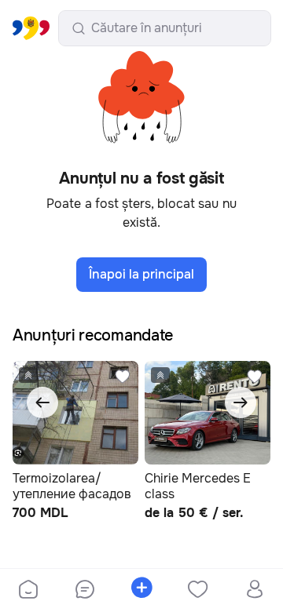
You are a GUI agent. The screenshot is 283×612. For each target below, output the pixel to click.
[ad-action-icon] (123, 377)
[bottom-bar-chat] (85, 591)
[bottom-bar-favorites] (198, 591)
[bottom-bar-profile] (255, 591)
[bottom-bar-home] (28, 591)
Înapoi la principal (141, 274)
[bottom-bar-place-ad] (141, 591)
